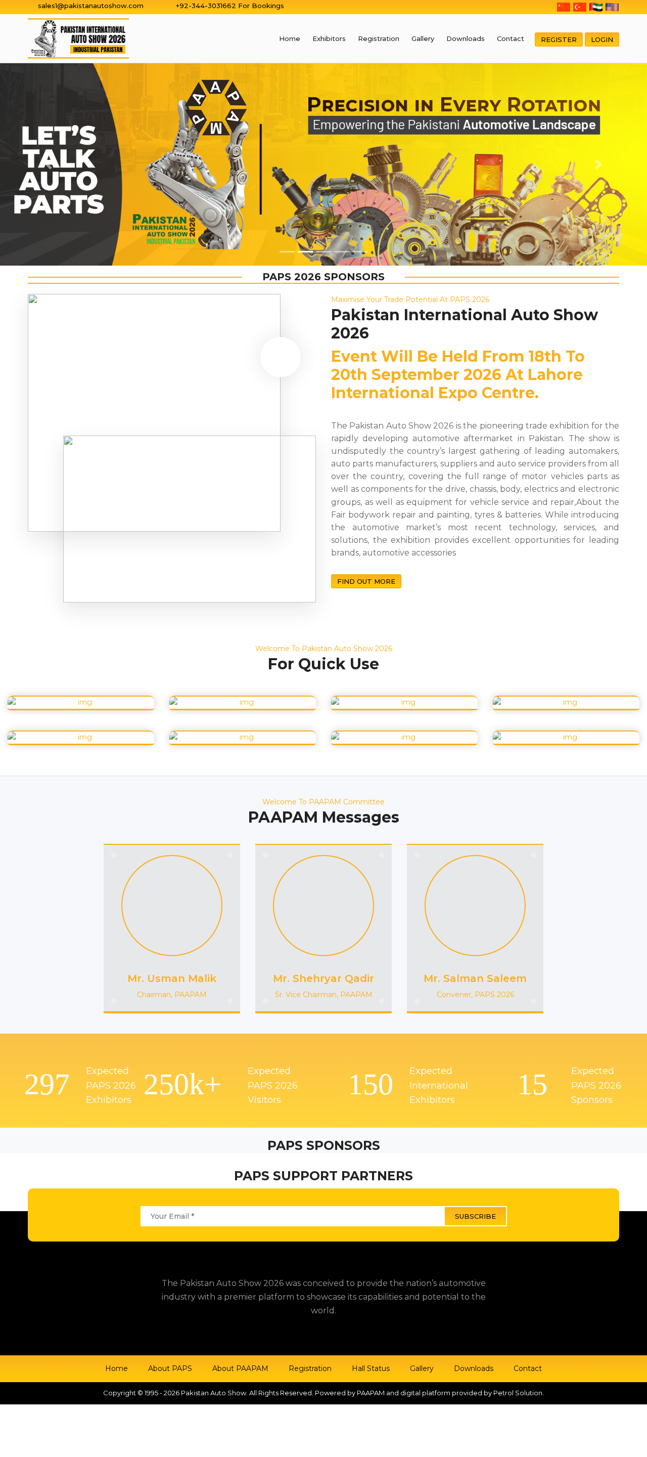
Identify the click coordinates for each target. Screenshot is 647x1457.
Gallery (422, 38)
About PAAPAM (240, 1368)
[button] (48, 164)
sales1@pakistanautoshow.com (91, 6)
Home (289, 38)
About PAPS (170, 1368)
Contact (510, 38)
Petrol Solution (517, 1393)
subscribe (475, 1216)
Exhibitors (329, 38)
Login (602, 39)
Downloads (465, 38)
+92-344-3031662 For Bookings (230, 6)
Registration (378, 38)
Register (559, 39)
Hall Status (371, 1368)
